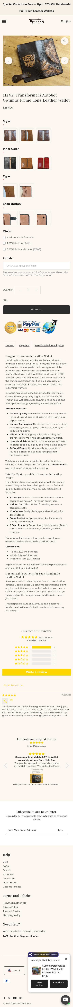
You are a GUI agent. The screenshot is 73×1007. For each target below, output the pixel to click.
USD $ (17, 970)
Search (7, 870)
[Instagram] (20, 998)
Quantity (8, 290)
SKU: (5, 300)
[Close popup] (65, 957)
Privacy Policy (10, 907)
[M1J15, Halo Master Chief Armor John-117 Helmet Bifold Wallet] (36, 778)
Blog (5, 862)
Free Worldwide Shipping (49, 345)
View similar (39, 983)
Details (9, 345)
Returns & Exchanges (14, 903)
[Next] (64, 60)
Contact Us (9, 878)
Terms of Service (12, 911)
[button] (22, 647)
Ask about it (58, 983)
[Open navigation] (14, 21)
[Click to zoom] (64, 41)
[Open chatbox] (65, 1000)
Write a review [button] (36, 672)
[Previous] (8, 60)
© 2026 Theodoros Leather (16, 1003)
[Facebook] (4, 998)
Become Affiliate (12, 886)
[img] (9, 695)
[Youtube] (14, 998)
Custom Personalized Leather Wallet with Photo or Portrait (54, 969)
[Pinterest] (8, 998)
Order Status (10, 882)
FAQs (6, 866)
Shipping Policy (11, 915)
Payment (24, 345)
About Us (8, 874)
